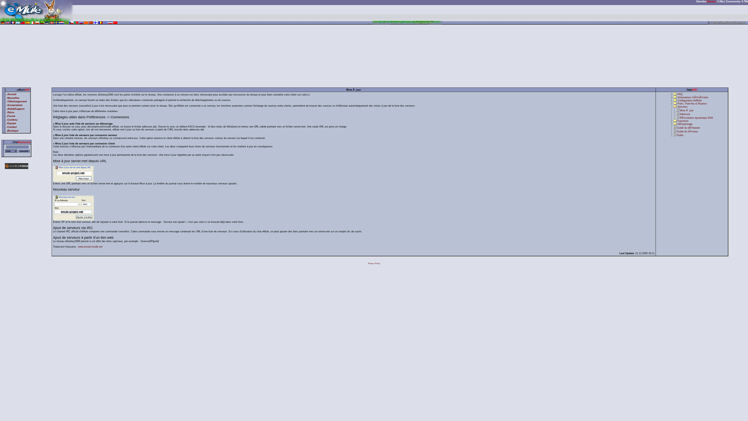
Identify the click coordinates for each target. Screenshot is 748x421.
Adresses (685, 114)
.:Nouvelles (12, 97)
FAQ (680, 94)
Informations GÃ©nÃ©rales (692, 97)
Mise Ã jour (686, 110)
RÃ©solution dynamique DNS (696, 117)
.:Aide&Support (15, 108)
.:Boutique (12, 130)
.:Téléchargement (16, 101)
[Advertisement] (374, 56)
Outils (680, 135)
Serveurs (682, 106)
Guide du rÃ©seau (687, 131)
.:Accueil (11, 94)
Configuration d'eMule (689, 100)
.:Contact (11, 127)
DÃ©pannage (684, 124)
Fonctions (683, 120)
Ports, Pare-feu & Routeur (692, 103)
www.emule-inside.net (90, 246)
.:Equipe (11, 123)
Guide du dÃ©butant (688, 127)
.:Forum (10, 116)
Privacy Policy (374, 263)
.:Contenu (12, 119)
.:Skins (10, 112)
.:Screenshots (14, 105)
